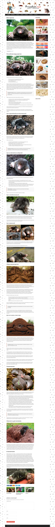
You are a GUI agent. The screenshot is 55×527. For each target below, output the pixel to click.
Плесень (22, 14)
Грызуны (17, 14)
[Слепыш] (30, 492)
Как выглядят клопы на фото (42, 33)
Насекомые (12, 14)
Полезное (30, 14)
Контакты (35, 14)
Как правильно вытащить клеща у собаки (42, 72)
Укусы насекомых (42, 49)
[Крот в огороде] (11, 492)
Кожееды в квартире (42, 80)
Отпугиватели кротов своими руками (19, 494)
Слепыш (27, 493)
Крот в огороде (9, 493)
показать (12, 51)
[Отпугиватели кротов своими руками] (20, 492)
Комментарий (9, 501)
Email (8, 514)
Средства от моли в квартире (42, 88)
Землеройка (42, 57)
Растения (26, 14)
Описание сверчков (42, 41)
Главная (8, 14)
